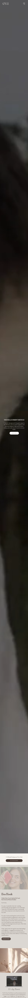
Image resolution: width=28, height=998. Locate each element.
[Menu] (24, 3)
